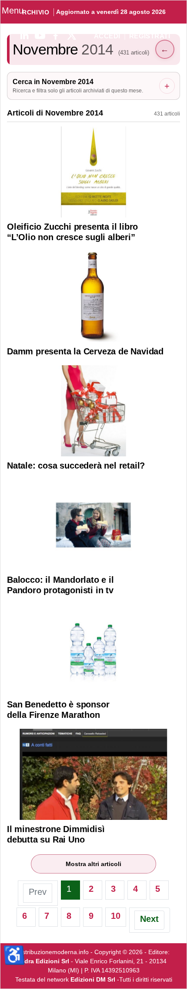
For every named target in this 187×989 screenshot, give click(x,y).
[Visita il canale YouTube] (40, 35)
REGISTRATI (149, 36)
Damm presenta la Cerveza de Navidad (85, 351)
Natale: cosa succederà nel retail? (76, 465)
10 (115, 916)
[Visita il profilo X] (71, 35)
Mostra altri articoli (93, 863)
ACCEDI (107, 36)
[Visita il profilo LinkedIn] (24, 35)
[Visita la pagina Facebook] (55, 35)
